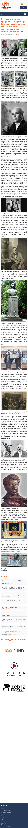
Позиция (3, 821)
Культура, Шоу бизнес (6, 615)
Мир (2, 819)
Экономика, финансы (6, 812)
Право (2, 825)
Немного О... (13, 34)
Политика (4, 589)
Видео (24, 7)
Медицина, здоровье (5, 810)
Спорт (4, 627)
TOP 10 (3, 14)
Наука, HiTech (4, 817)
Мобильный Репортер (6, 826)
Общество (4, 583)
